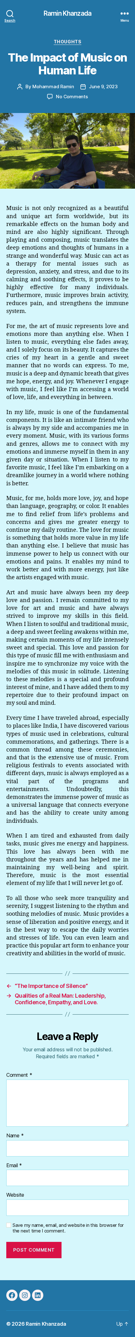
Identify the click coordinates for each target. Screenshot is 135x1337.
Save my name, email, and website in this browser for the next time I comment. (68, 1228)
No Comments (72, 97)
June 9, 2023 (103, 86)
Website (15, 1195)
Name (15, 1136)
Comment (19, 1075)
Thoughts (67, 41)
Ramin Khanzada (67, 13)
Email (14, 1165)
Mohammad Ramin (53, 86)
